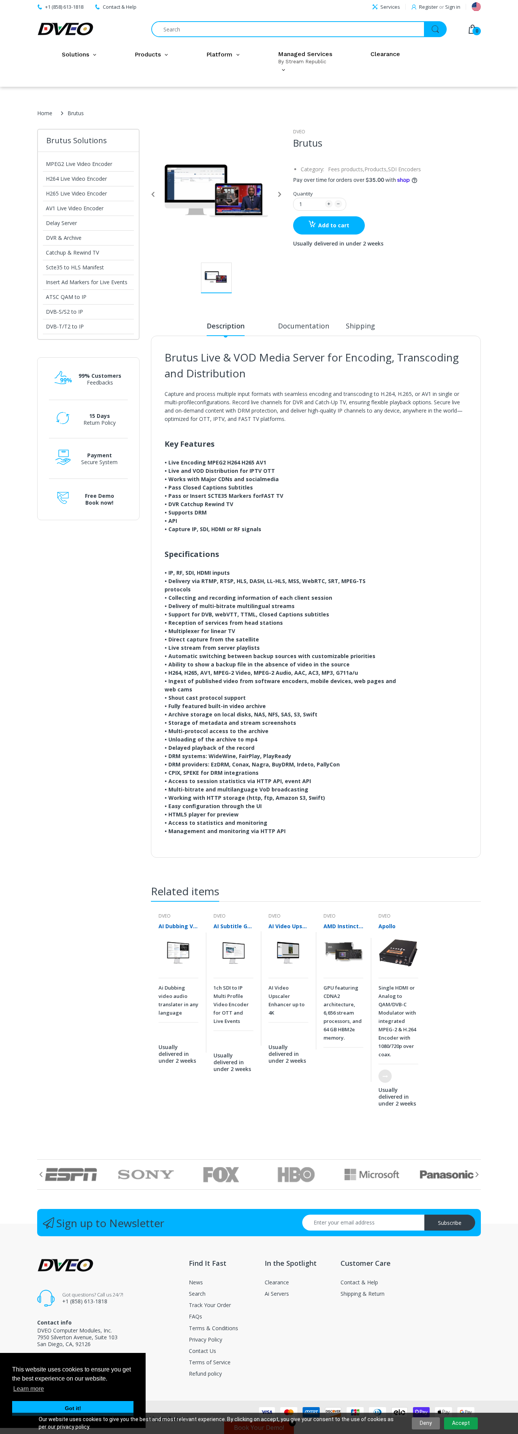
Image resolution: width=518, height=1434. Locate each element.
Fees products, (346, 169)
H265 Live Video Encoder (76, 193)
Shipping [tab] (360, 325)
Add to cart (333, 225)
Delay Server (61, 223)
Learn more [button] (28, 1389)
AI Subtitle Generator (233, 926)
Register (428, 6)
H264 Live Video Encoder (76, 178)
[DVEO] (65, 29)
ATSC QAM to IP (66, 296)
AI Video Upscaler (288, 926)
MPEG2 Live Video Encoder (79, 163)
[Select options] (385, 1076)
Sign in (452, 6)
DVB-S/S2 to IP (64, 311)
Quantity (303, 193)
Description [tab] (226, 325)
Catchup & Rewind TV (72, 252)
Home (44, 113)
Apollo (387, 926)
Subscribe (449, 1222)
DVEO (299, 131)
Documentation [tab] (303, 325)
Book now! (99, 502)
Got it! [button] (73, 1408)
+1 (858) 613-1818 (84, 1301)
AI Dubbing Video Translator (178, 926)
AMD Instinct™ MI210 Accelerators (343, 926)
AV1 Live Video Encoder (75, 208)
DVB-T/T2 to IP (65, 326)
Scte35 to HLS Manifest (75, 267)
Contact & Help (120, 6)
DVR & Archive (64, 237)
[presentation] (41, 1174)
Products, (376, 169)
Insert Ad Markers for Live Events (86, 282)
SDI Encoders (404, 169)
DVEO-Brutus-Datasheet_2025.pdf (342, 851)
